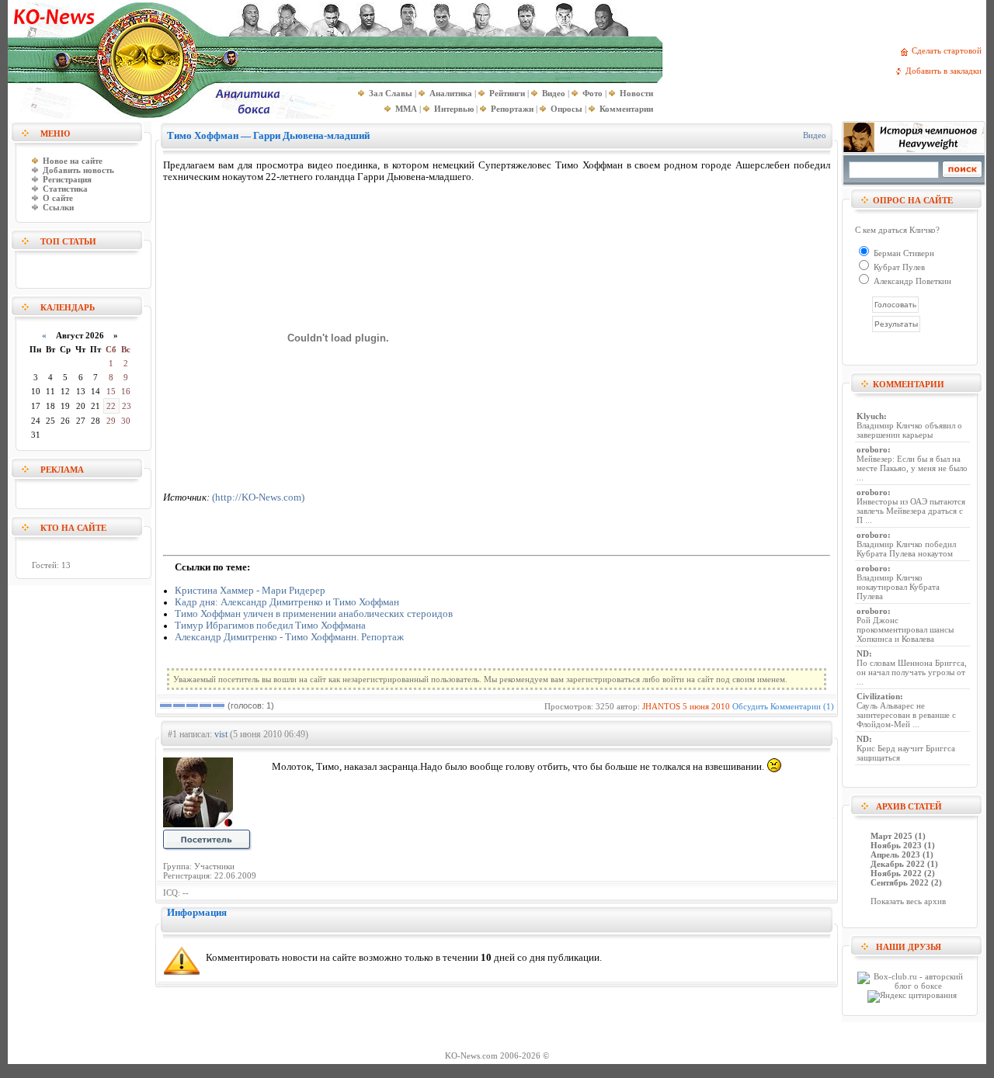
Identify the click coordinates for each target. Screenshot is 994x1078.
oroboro (872, 449)
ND (863, 653)
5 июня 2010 (706, 706)
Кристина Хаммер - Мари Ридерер (250, 590)
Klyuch (870, 416)
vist (221, 734)
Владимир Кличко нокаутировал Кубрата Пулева (898, 587)
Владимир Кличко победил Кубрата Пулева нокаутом (906, 548)
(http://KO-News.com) (258, 497)
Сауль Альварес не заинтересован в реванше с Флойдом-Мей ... (906, 715)
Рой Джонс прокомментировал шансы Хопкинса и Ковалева (905, 629)
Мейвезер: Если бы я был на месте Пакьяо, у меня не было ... (912, 468)
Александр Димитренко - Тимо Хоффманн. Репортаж (289, 637)
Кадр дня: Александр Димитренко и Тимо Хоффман (287, 602)
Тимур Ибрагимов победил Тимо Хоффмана (270, 625)
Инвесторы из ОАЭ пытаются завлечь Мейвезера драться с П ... (911, 511)
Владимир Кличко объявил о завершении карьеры (909, 430)
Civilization (878, 696)
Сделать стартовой (949, 50)
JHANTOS (661, 706)
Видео (814, 135)
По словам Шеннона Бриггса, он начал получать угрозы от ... (912, 672)
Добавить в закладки (945, 70)
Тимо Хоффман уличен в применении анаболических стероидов (314, 613)
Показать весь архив (908, 901)
